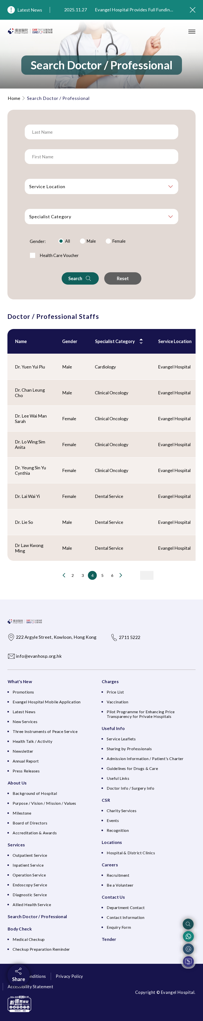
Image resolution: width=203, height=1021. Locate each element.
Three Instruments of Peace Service (45, 731)
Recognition (118, 830)
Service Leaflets (121, 738)
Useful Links (118, 778)
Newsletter (23, 751)
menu (192, 31)
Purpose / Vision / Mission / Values (44, 803)
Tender (109, 939)
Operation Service (29, 875)
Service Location (47, 186)
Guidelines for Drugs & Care (132, 768)
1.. (54, 575)
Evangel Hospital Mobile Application (47, 701)
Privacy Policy (69, 976)
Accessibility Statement (30, 986)
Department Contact (126, 907)
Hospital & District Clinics (131, 852)
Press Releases (26, 770)
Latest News (29, 10)
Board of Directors (30, 822)
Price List (115, 692)
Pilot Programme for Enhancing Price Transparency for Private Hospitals (141, 714)
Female (119, 241)
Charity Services (122, 810)
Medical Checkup (29, 939)
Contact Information (125, 917)
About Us (17, 782)
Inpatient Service (28, 865)
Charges (110, 681)
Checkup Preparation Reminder (41, 949)
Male (91, 241)
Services (16, 844)
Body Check (20, 928)
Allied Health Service (32, 904)
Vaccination (117, 701)
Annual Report (26, 761)
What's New (20, 681)
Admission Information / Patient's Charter (145, 758)
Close (193, 10)
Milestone (22, 813)
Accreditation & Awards (35, 832)
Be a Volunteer (120, 885)
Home (14, 98)
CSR (106, 800)
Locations (112, 842)
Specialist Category (50, 216)
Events (113, 820)
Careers (110, 864)
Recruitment (118, 875)
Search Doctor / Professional (37, 916)
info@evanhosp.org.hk (39, 656)
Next (121, 575)
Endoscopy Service (30, 884)
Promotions (23, 692)
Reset (123, 278)
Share (18, 979)
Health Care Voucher (59, 255)
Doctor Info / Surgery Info (130, 788)
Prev (64, 575)
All (67, 241)
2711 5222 (129, 637)
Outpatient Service (30, 855)
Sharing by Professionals (129, 748)
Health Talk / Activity (32, 741)
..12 (130, 575)
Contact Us (113, 897)
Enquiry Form (119, 927)
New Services (25, 721)
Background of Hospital (35, 793)
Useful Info (113, 728)
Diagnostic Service (30, 894)
